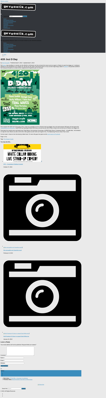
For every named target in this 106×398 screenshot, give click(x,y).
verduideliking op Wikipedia (8, 128)
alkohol (66, 66)
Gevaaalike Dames (8, 20)
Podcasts (5, 24)
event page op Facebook (53, 134)
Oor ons (5, 26)
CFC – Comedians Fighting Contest (13, 164)
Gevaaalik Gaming (8, 22)
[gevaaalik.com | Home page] (53, 7)
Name (2, 357)
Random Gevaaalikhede (9, 21)
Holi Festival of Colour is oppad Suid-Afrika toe (16, 336)
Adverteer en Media (8, 25)
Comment (3, 355)
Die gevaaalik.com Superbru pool (12, 250)
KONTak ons (6, 28)
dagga (4, 65)
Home (5, 18)
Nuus (4, 54)
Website (3, 363)
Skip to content (4, 1)
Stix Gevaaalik (6, 62)
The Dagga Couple (8, 139)
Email (2, 360)
